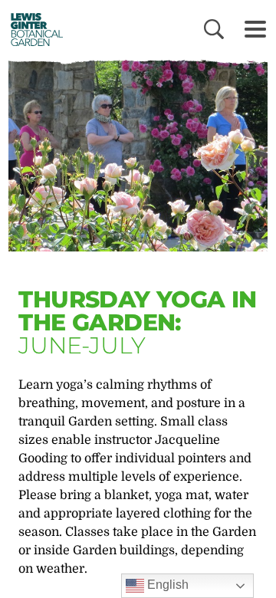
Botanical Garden (32, 29)
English (166, 584)
